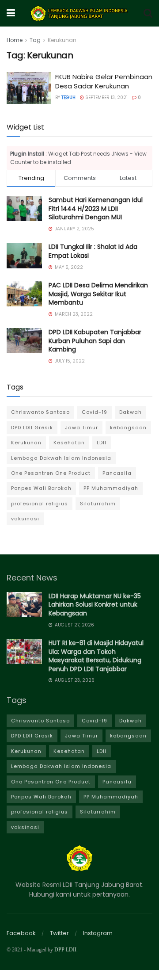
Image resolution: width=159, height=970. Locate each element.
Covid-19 (94, 412)
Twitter (59, 933)
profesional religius (39, 503)
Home (15, 40)
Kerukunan (62, 40)
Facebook (21, 933)
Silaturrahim (98, 503)
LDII (101, 442)
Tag (35, 40)
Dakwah (130, 412)
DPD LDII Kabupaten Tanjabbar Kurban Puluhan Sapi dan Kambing (95, 341)
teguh (68, 97)
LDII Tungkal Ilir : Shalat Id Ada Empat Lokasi (93, 251)
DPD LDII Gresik (32, 427)
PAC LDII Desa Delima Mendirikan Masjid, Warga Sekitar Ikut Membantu (98, 294)
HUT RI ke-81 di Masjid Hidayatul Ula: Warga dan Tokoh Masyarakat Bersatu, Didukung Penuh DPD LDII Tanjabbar (96, 655)
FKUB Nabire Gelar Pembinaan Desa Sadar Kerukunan (103, 81)
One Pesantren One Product (51, 473)
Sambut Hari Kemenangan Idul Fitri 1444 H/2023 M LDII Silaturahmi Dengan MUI (96, 208)
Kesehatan (69, 442)
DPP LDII (65, 950)
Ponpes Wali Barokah (41, 488)
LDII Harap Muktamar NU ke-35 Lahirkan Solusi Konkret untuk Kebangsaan (95, 605)
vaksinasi (25, 518)
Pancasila (117, 473)
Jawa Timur (81, 427)
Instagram (98, 933)
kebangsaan (128, 427)
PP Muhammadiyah (110, 488)
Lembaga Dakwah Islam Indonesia (61, 458)
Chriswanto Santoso (40, 412)
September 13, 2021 (106, 97)
